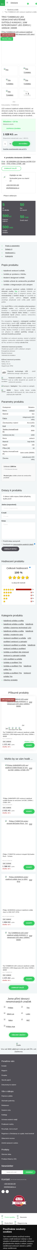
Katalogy (4, 1115)
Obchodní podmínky (8, 1101)
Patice (5, 418)
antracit (31, 410)
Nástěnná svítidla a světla (13, 621)
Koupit (29, 745)
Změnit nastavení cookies (9, 1143)
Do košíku (23, 144)
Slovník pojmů (6, 1080)
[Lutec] (27, 1015)
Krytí (4, 426)
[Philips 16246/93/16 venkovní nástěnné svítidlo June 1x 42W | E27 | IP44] (18, 892)
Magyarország (22, 1223)
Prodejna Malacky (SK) (8, 1159)
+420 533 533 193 (12, 185)
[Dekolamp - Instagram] (7, 1191)
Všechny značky (18, 1035)
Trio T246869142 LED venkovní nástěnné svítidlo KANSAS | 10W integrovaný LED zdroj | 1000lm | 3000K (18, 734)
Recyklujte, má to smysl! (9, 1129)
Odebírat (29, 1172)
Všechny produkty (10, 680)
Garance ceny (6, 1110)
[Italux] (9, 1021)
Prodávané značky (7, 1124)
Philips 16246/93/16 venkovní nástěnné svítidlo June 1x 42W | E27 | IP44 (18, 911)
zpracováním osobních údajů (23, 544)
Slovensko (23, 1217)
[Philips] (9, 1008)
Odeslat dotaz (10, 549)
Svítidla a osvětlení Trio (12, 663)
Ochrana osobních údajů (9, 1119)
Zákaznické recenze (8, 1138)
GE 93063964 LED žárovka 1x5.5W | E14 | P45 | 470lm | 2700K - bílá (20, 162)
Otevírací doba (6, 1154)
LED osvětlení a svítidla (12, 659)
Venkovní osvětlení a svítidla (14, 638)
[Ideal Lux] (9, 1015)
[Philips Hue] (9, 1027)
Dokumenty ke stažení (8, 1085)
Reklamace (5, 1105)
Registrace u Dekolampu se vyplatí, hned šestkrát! (17, 1133)
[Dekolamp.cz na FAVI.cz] (19, 1206)
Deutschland (9, 1223)
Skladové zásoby (8, 124)
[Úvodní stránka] (2, 9)
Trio (16, 291)
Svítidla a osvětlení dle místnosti (16, 652)
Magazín (4, 1070)
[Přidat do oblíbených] (18, 698)
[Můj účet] (31, 3)
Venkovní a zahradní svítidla (14, 656)
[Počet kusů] (6, 143)
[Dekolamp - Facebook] (3, 1191)
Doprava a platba (6, 1096)
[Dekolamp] (13, 3)
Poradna (4, 1075)
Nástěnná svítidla (12, 9)
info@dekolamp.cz (12, 188)
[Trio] (9, 71)
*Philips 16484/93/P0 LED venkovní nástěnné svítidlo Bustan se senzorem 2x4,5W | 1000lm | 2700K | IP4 (18, 800)
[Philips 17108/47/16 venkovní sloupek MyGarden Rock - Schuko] (18, 836)
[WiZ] (27, 1021)
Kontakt (3, 1066)
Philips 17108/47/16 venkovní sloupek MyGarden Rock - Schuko (18, 855)
